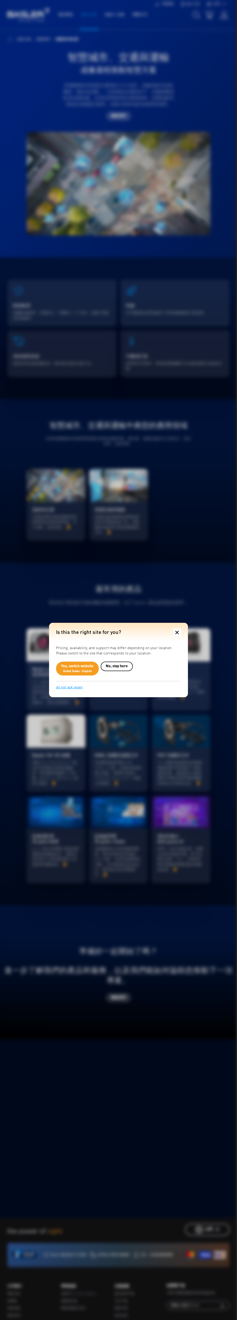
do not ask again (69, 687)
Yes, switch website (77, 668)
